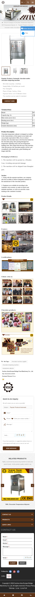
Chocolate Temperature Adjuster (23, 22)
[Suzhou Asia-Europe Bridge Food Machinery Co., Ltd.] (3, 2)
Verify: (5, 558)
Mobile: (5, 543)
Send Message (11, 448)
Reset (22, 563)
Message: (6, 546)
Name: (5, 536)
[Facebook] (18, 571)
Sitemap (11, 588)
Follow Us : (5, 571)
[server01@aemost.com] (3, 379)
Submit (13, 563)
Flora (26, 33)
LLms (17, 588)
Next (32, 485)
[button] (12, 19)
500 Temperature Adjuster (8, 25)
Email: (5, 540)
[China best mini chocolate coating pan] (17, 12)
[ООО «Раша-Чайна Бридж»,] (10, 571)
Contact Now (9, 101)
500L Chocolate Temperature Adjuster (17, 504)
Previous (2, 485)
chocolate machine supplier (19, 361)
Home (5, 22)
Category (10, 22)
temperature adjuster (8, 368)
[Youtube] (14, 571)
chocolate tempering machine (10, 365)
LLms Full (23, 588)
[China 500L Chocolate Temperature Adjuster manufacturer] (17, 484)
